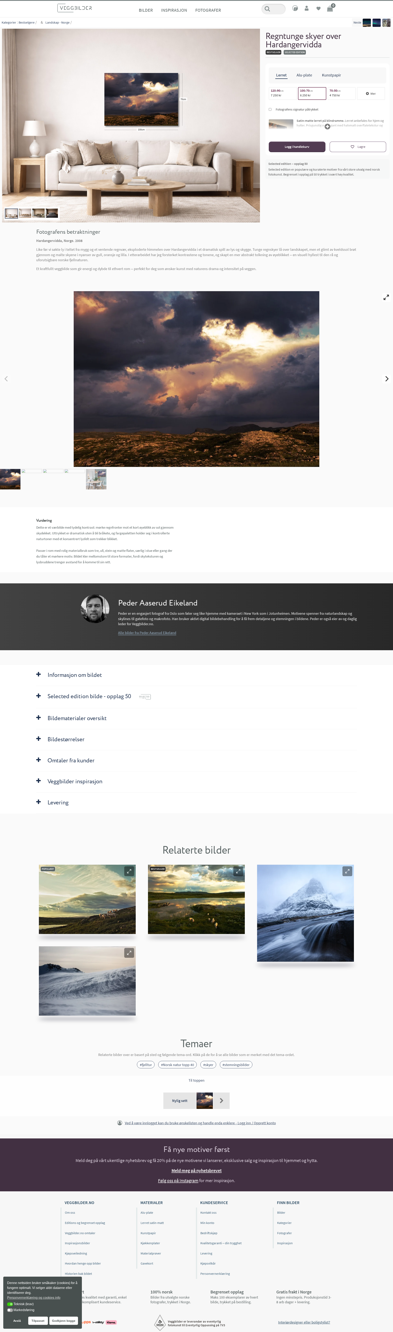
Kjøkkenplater (150, 1243)
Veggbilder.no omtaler (80, 1233)
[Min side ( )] (307, 9)
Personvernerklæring (215, 1274)
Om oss (70, 1212)
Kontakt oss (208, 1212)
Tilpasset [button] (38, 1320)
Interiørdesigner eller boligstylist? (304, 1322)
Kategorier (9, 22)
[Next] (386, 378)
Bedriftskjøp (208, 1233)
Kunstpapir (148, 1233)
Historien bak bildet (78, 1274)
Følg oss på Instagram (178, 1180)
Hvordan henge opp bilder (83, 1263)
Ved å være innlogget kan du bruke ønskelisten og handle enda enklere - (200, 1123)
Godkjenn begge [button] (63, 1320)
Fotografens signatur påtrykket (296, 109)
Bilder (146, 10)
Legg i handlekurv (297, 147)
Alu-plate (147, 1212)
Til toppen (196, 1080)
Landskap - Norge (57, 22)
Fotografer (208, 10)
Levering (206, 1253)
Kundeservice (214, 1202)
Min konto (207, 1223)
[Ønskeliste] (318, 9)
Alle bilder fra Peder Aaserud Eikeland (147, 632)
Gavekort (147, 1263)
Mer (373, 93)
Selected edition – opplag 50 (288, 164)
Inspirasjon (174, 10)
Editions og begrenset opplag (85, 1223)
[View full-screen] (386, 297)
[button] (129, 871)
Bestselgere (27, 22)
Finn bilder (288, 1202)
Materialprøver (151, 1253)
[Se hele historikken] (221, 1101)
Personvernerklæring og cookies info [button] (33, 1297)
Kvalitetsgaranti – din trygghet (221, 1243)
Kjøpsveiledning (76, 1253)
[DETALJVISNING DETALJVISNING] (196, 379)
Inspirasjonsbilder (77, 1243)
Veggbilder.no (79, 1202)
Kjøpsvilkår (208, 1263)
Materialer (151, 1202)
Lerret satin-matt (152, 1223)
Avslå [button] (17, 1320)
